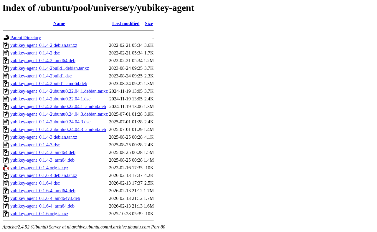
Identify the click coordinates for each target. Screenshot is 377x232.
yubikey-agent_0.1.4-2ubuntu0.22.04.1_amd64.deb (58, 106)
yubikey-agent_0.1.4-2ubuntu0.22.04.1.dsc (50, 98)
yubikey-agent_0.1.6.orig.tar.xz (39, 213)
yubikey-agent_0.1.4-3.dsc (35, 144)
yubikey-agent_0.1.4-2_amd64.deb (42, 60)
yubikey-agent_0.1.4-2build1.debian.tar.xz (49, 68)
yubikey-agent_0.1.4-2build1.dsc (41, 75)
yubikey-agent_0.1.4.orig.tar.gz (39, 167)
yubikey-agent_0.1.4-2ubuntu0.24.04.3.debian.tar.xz (59, 114)
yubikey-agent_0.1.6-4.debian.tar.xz (43, 175)
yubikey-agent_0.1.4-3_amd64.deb (42, 152)
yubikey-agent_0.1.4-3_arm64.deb (42, 160)
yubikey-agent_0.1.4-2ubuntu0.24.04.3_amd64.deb (58, 129)
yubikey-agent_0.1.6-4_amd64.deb (42, 190)
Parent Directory (25, 37)
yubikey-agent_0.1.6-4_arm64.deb (42, 205)
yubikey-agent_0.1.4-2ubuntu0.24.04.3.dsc (50, 121)
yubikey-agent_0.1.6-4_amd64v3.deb (45, 198)
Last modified (126, 23)
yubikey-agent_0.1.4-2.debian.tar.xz (43, 45)
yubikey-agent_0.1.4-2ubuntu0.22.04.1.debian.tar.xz (59, 91)
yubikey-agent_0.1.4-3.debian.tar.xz (43, 137)
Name (59, 23)
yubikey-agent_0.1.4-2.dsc (35, 52)
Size (149, 23)
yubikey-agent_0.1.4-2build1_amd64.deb (48, 83)
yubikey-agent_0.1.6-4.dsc (35, 182)
